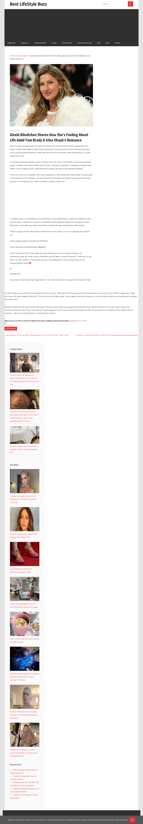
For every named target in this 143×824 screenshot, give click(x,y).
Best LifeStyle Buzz (28, 4)
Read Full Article (80, 321)
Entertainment (40, 43)
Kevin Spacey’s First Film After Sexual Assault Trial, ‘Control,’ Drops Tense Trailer (37, 335)
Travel (54, 43)
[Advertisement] (71, 23)
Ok (132, 820)
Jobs (98, 43)
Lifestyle (24, 43)
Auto (108, 43)
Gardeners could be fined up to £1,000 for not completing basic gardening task (106, 335)
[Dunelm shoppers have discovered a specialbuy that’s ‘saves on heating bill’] (24, 443)
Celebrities (11, 43)
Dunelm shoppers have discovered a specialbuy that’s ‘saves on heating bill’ (24, 449)
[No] (140, 820)
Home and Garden (84, 43)
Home (12, 56)
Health (117, 43)
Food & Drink (67, 43)
